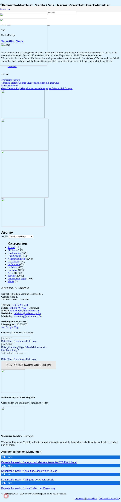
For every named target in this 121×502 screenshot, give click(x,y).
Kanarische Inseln (16, 258)
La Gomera (13, 261)
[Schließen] (48, 25)
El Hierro (12, 250)
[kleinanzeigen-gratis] (25, 196)
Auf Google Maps (10, 327)
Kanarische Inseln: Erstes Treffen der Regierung (28, 488)
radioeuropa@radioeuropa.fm (24, 310)
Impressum (80, 498)
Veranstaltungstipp (17, 278)
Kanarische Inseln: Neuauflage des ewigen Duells (29, 471)
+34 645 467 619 (17, 307)
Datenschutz (91, 498)
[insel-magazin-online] (23, 117)
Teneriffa (12, 275)
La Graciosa (14, 264)
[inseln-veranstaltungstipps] (23, 225)
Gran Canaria (14, 256)
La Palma (12, 267)
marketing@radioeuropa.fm (27, 316)
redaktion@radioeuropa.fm (27, 313)
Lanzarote (12, 270)
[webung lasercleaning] (25, 149)
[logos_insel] (23, 64)
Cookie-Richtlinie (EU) (109, 498)
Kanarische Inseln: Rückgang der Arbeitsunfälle (27, 479)
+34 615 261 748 (19, 305)
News (10, 273)
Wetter (11, 281)
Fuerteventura (14, 253)
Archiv (4, 236)
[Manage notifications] (6, 495)
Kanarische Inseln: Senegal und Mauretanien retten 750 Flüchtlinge (39, 462)
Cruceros (12, 66)
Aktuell (11, 247)
